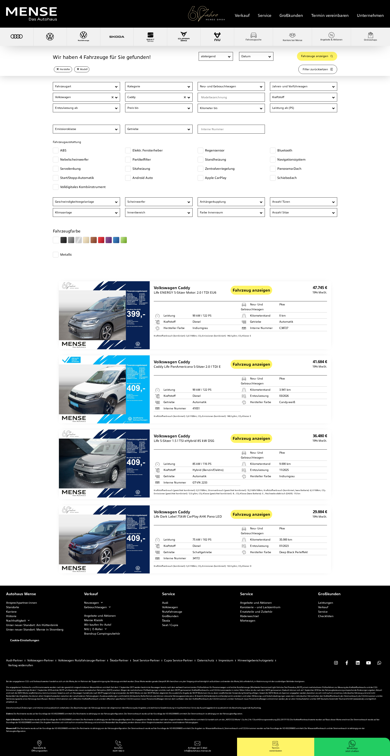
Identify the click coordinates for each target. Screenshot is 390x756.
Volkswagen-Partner (40, 660)
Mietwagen (247, 620)
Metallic (66, 254)
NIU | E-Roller (93, 629)
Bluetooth (284, 150)
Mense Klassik (93, 620)
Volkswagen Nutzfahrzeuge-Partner (81, 660)
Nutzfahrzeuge (172, 611)
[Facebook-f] (346, 662)
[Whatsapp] (379, 662)
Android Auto (142, 178)
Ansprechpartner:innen (21, 602)
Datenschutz (205, 660)
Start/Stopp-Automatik (77, 178)
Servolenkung (70, 168)
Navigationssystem (291, 159)
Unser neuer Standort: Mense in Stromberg (34, 629)
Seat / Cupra (170, 625)
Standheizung (215, 159)
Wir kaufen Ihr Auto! (97, 624)
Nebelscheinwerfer (74, 159)
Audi (165, 602)
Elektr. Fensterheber (147, 150)
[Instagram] (336, 662)
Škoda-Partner (119, 660)
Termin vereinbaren (330, 15)
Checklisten (326, 616)
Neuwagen (91, 602)
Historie (11, 616)
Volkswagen (170, 607)
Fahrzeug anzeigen (251, 290)
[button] (229, 56)
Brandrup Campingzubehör (102, 633)
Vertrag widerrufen (20, 665)
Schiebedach (287, 178)
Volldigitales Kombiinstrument (83, 187)
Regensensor (214, 150)
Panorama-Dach (289, 168)
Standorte (12, 607)
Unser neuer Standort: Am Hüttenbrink (32, 625)
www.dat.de (358, 699)
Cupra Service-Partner (178, 660)
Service (264, 15)
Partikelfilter (141, 159)
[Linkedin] (357, 662)
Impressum (226, 660)
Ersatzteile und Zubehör (256, 611)
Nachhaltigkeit (16, 620)
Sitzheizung (141, 168)
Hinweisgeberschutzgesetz (255, 660)
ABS (63, 150)
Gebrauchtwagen (95, 607)
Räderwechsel (249, 616)
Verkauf (242, 15)
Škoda (166, 620)
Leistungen (325, 602)
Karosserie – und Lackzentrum (260, 607)
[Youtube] (368, 662)
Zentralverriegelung (220, 168)
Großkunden (291, 15)
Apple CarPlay (215, 178)
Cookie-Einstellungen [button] (24, 640)
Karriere (11, 611)
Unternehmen (370, 15)
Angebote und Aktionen (100, 615)
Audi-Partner (14, 660)
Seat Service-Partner (146, 660)
